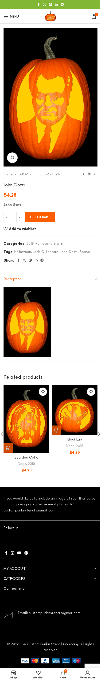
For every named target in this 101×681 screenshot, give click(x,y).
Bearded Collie (26, 457)
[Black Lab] (74, 410)
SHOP (23, 174)
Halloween (22, 251)
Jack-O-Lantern (45, 251)
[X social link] (44, 4)
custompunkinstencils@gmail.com (29, 510)
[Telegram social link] (62, 4)
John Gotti (69, 251)
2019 (30, 243)
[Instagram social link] (12, 553)
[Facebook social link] (38, 4)
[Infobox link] (50, 615)
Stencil (84, 251)
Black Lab (74, 439)
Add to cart (39, 217)
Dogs (22, 464)
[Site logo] (50, 16)
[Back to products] (89, 174)
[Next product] (94, 174)
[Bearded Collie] (26, 419)
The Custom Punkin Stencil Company (49, 644)
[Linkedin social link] (56, 4)
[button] (8, 448)
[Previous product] (83, 174)
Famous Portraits (47, 174)
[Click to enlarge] (12, 157)
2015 (31, 464)
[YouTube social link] (19, 553)
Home (8, 174)
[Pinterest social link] (50, 4)
